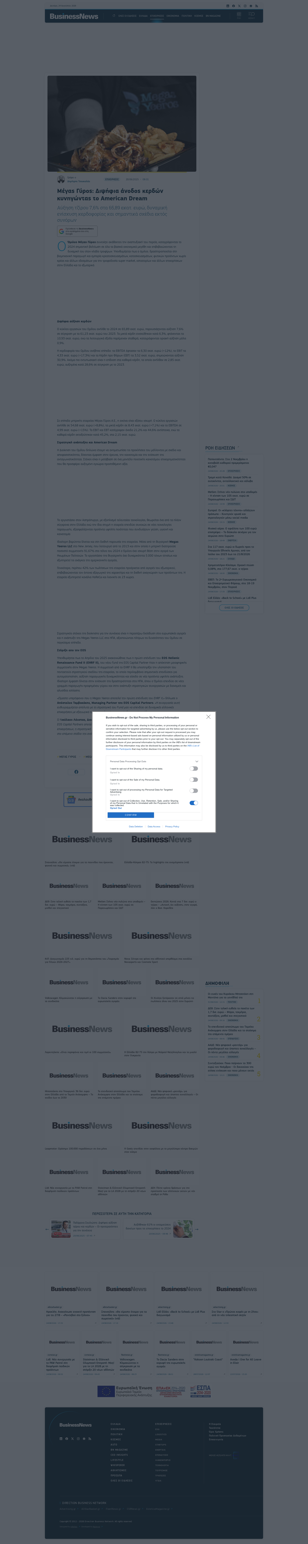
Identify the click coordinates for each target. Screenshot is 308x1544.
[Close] (209, 718)
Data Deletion (136, 826)
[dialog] (154, 772)
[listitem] (154, 761)
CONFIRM (131, 815)
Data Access (154, 826)
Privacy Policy (172, 826)
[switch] (194, 768)
